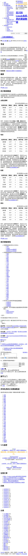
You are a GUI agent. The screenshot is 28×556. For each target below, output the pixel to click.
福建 (7, 260)
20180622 (8, 304)
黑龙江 (8, 270)
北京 (7, 255)
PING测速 (20, 5)
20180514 (8, 302)
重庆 (7, 258)
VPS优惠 (5, 521)
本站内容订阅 (7, 349)
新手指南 (6, 4)
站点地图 (20, 552)
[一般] (10, 320)
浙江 (7, 299)
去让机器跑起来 (14, 167)
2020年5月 (6, 490)
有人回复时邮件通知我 (11, 358)
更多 (8, 16)
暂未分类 (5, 536)
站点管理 (5, 542)
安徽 (7, 254)
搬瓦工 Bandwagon (11, 21)
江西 (7, 279)
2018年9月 (6, 501)
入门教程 (5, 530)
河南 (7, 272)
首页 (5, 2)
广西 (7, 264)
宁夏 (7, 284)
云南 (7, 297)
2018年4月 (6, 507)
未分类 (5, 539)
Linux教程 (5, 513)
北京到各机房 (10, 12)
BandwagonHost (10, 311)
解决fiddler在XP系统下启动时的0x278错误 (14, 482)
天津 (7, 293)
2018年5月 (6, 505)
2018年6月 (6, 504)
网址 (4, 366)
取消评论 (25, 352)
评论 (25, 40)
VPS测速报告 (7, 5)
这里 (3, 385)
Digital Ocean (10, 8)
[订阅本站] (2, 373)
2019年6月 (6, 495)
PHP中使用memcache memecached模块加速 (14, 479)
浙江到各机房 (10, 13)
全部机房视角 (10, 15)
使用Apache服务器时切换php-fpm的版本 (13, 478)
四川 (4, 431)
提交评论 (25, 358)
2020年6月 (6, 489)
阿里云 (18, 553)
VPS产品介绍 (6, 518)
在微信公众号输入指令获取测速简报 (13, 348)
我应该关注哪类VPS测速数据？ (14, 70)
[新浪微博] (4, 368)
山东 (7, 290)
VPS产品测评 (6, 519)
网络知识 (5, 546)
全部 (7, 246)
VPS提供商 (6, 18)
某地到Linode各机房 (11, 251)
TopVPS (3, 552)
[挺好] (14, 320)
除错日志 (5, 549)
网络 (4, 545)
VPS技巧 (5, 522)
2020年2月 (6, 492)
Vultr (8, 10)
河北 (7, 269)
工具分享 (5, 531)
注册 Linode (5, 87)
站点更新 (5, 540)
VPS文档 (5, 525)
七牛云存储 (24, 553)
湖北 (7, 273)
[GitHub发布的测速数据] (2, 368)
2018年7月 (6, 502)
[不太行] (6, 320)
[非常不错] (18, 320)
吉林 (7, 281)
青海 (7, 285)
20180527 (8, 303)
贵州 (7, 266)
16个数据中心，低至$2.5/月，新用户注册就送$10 (14, 450)
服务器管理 (6, 537)
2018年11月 (6, 499)
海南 (7, 267)
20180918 (8, 306)
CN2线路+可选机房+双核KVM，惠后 (14, 458)
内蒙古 (8, 276)
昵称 (4, 363)
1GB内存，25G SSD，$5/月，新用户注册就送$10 (14, 463)
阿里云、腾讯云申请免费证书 (10, 481)
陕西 (7, 288)
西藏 (7, 294)
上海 (7, 291)
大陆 (7, 257)
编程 (4, 543)
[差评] (2, 320)
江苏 (7, 278)
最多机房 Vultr (10, 19)
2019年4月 (6, 498)
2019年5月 (6, 496)
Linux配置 (5, 515)
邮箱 (4, 364)
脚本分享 (5, 548)
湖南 (7, 275)
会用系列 (5, 528)
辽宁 (7, 282)
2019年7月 (6, 493)
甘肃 (7, 261)
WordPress (5, 527)
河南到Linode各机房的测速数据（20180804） (13, 344)
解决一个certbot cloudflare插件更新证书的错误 (14, 476)
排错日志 (5, 533)
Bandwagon (9, 6)
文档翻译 (5, 534)
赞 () (3, 339)
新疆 (7, 296)
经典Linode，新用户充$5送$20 (14, 467)
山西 (7, 287)
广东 (7, 263)
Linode (8, 9)
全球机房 (6, 25)
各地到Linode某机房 (11, 249)
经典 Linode (9, 22)
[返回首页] (16, 5)
